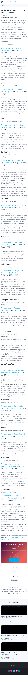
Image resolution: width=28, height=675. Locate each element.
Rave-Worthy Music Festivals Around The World (13, 635)
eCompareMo (14, 587)
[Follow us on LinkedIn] (19, 671)
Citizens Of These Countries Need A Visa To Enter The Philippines (12, 617)
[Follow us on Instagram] (11, 671)
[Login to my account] (1, 1)
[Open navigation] (26, 1)
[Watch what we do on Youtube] (17, 671)
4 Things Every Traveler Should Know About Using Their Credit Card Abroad (12, 653)
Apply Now (14, 560)
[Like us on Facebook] (9, 671)
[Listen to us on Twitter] (14, 671)
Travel (14, 571)
